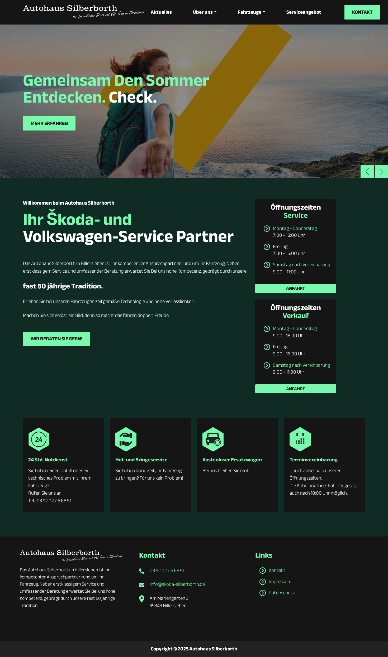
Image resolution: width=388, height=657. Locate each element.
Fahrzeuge (249, 12)
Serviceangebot (303, 12)
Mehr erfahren (49, 123)
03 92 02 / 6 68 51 (167, 570)
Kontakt (362, 12)
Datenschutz (282, 592)
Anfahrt (295, 288)
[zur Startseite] (83, 12)
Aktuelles (161, 12)
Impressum (280, 581)
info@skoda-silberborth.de (177, 584)
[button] (381, 171)
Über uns (203, 12)
